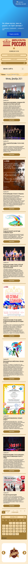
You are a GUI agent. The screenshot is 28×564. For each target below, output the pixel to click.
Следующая (14, 512)
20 (3, 531)
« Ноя (3, 517)
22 (10, 531)
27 (3, 534)
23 (14, 531)
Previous (3, 552)
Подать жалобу (14, 34)
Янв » (24, 517)
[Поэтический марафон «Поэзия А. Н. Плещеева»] (14, 175)
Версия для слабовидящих (14, 55)
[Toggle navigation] (23, 68)
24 (17, 531)
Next (24, 552)
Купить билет (14, 59)
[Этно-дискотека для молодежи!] (14, 483)
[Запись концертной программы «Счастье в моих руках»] (14, 132)
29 (10, 534)
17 (17, 528)
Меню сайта (8, 69)
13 (3, 528)
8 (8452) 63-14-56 (14, 51)
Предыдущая (6, 511)
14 (7, 528)
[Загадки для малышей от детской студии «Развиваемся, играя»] (14, 220)
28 (7, 534)
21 (7, 531)
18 (20, 528)
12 (24, 525)
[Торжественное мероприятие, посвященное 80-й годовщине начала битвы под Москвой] (14, 90)
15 (10, 528)
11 (20, 525)
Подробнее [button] (11, 120)
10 (17, 525)
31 (17, 534)
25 (20, 531)
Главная (3, 74)
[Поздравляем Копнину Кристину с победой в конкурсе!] (14, 399)
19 (24, 528)
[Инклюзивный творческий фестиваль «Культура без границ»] (14, 349)
